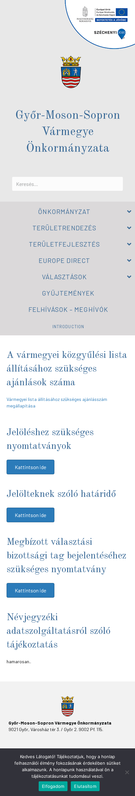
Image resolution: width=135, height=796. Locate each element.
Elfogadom (53, 786)
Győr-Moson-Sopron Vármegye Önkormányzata (67, 132)
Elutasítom (85, 786)
